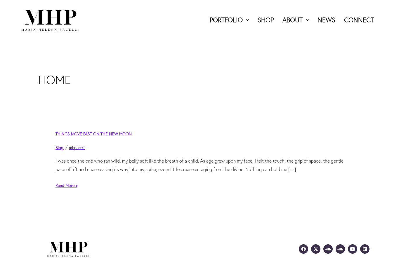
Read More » (66, 185)
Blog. (59, 147)
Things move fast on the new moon (93, 134)
